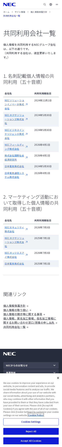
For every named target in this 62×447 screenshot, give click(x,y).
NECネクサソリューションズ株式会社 (14, 119)
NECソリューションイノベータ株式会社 (14, 104)
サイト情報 (20, 11)
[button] (50, 4)
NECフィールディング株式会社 (14, 146)
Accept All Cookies (31, 440)
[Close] (58, 378)
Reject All (31, 431)
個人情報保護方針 (39, 11)
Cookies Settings (31, 421)
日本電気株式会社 (14, 166)
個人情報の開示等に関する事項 (22, 314)
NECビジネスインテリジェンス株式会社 (14, 134)
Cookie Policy (35, 415)
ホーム (6, 11)
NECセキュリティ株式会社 (14, 229)
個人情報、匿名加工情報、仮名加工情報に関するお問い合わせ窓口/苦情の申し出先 (29, 320)
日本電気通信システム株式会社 (14, 175)
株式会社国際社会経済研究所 (14, 157)
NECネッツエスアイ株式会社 (14, 255)
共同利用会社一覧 (14, 327)
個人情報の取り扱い (15, 310)
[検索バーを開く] (44, 4)
